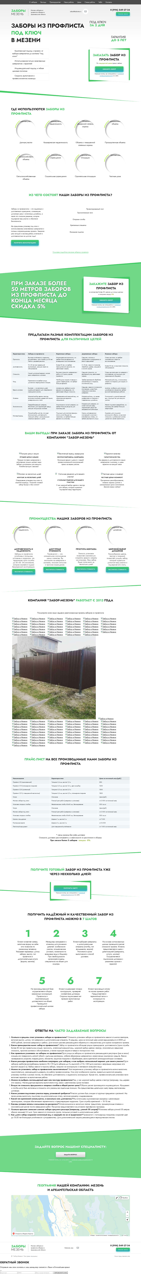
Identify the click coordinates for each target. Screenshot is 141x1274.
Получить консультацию (25, 243)
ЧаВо (100, 2)
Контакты (109, 2)
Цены (79, 2)
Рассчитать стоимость (24, 572)
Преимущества (55, 2)
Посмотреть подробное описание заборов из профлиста (70, 252)
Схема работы (90, 2)
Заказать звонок (123, 14)
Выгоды (43, 2)
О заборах (33, 2)
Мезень (18, 12)
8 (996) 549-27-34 (120, 10)
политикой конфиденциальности (112, 75)
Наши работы (69, 2)
